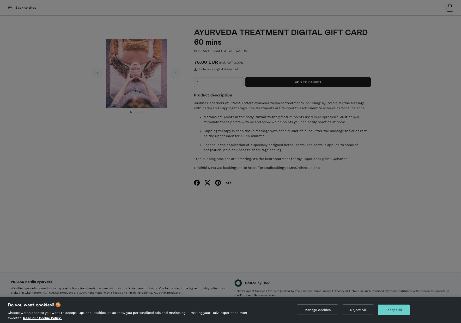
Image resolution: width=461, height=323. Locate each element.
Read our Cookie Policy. (42, 318)
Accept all (393, 310)
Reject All (358, 310)
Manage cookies (317, 310)
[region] (230, 310)
